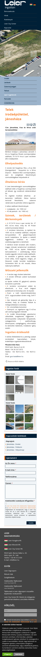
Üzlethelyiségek (10, 87)
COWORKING (9, 103)
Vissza (7, 54)
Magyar (31, 4)
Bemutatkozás (9, 11)
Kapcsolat (7, 28)
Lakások (7, 82)
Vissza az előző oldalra (15, 361)
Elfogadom (7, 654)
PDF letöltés (34, 124)
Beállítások (18, 654)
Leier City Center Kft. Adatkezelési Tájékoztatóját (21, 506)
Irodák (6, 78)
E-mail (28, 124)
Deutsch (34, 4)
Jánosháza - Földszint (14, 447)
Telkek (6, 91)
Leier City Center (10, 24)
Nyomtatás (31, 124)
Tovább (33, 54)
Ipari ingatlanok (10, 95)
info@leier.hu (14, 560)
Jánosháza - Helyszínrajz (15, 450)
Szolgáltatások (9, 577)
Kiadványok (8, 19)
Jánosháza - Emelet (13, 444)
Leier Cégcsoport (10, 571)
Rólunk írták (8, 574)
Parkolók (7, 99)
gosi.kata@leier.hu (17, 356)
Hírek (6, 15)
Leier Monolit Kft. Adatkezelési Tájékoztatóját (22, 508)
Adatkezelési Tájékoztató (13, 582)
